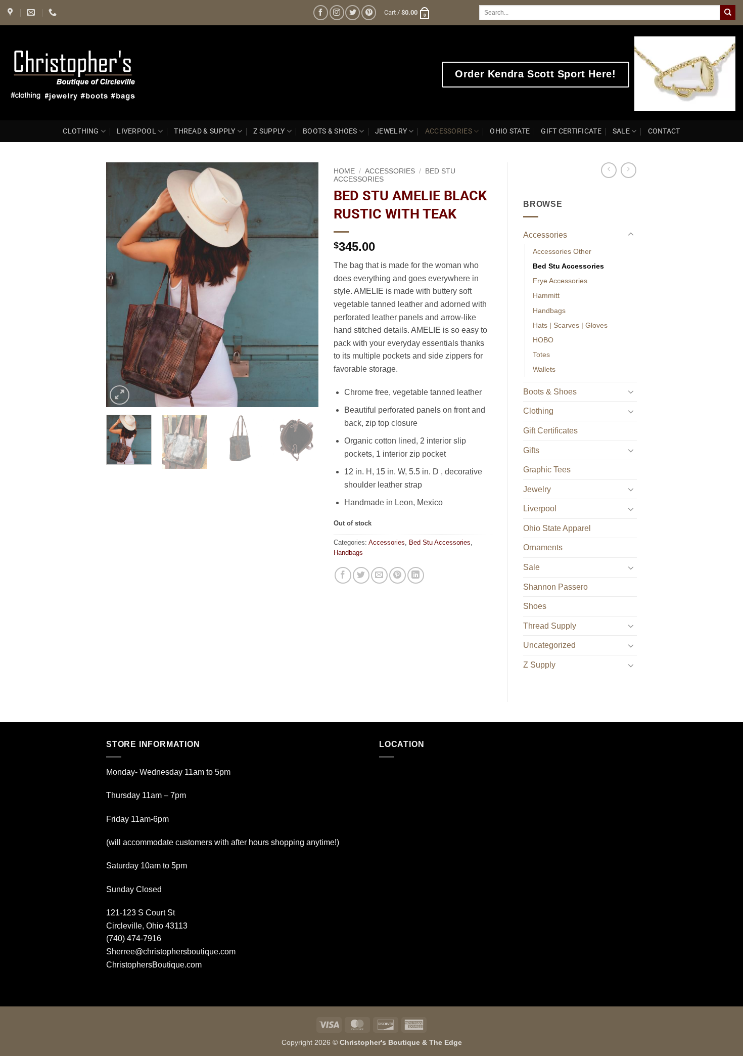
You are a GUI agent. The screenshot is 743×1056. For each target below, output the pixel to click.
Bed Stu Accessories (440, 542)
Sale (531, 567)
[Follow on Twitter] (352, 12)
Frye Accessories (560, 281)
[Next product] (609, 170)
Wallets (544, 369)
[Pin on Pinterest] (397, 575)
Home (344, 171)
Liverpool (539, 508)
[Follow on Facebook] (320, 12)
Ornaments (543, 547)
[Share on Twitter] (361, 575)
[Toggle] (631, 235)
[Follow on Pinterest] (368, 12)
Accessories (390, 171)
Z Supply (539, 665)
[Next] (301, 285)
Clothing (538, 411)
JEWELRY (391, 131)
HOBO (543, 340)
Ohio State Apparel (557, 528)
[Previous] (123, 285)
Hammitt (546, 295)
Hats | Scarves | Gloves (570, 325)
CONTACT (664, 131)
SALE (621, 131)
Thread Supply (549, 626)
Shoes (534, 606)
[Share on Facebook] (343, 575)
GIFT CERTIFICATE (571, 131)
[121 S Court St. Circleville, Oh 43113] (11, 12)
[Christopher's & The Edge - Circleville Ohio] (105, 73)
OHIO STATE (510, 131)
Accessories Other (562, 251)
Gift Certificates (550, 430)
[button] (407, 12)
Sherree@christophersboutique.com (171, 951)
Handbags (348, 552)
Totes (541, 354)
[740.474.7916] (54, 12)
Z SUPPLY (269, 131)
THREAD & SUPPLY (204, 131)
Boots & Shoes (550, 391)
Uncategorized (549, 645)
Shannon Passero (555, 587)
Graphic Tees (547, 469)
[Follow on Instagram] (337, 12)
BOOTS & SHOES (330, 131)
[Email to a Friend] (379, 575)
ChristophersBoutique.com (154, 964)
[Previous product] (628, 170)
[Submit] (727, 12)
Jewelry (537, 489)
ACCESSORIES (448, 131)
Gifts (531, 450)
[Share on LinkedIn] (415, 575)
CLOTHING (81, 131)
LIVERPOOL (136, 131)
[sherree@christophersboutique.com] (32, 12)
